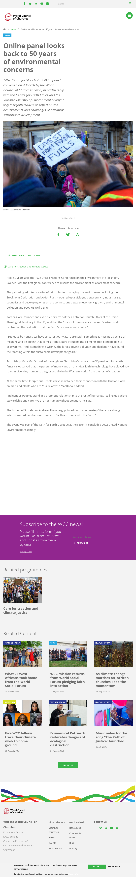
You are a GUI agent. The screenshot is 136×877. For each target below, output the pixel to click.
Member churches (54, 830)
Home (4, 29)
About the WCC (57, 822)
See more (68, 765)
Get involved (76, 822)
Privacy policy (26, 551)
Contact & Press (75, 835)
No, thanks (114, 866)
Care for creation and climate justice (28, 266)
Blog (71, 843)
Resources (75, 827)
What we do (55, 848)
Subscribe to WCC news (26, 255)
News (13, 29)
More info (73, 874)
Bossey (73, 848)
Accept (97, 866)
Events (52, 843)
